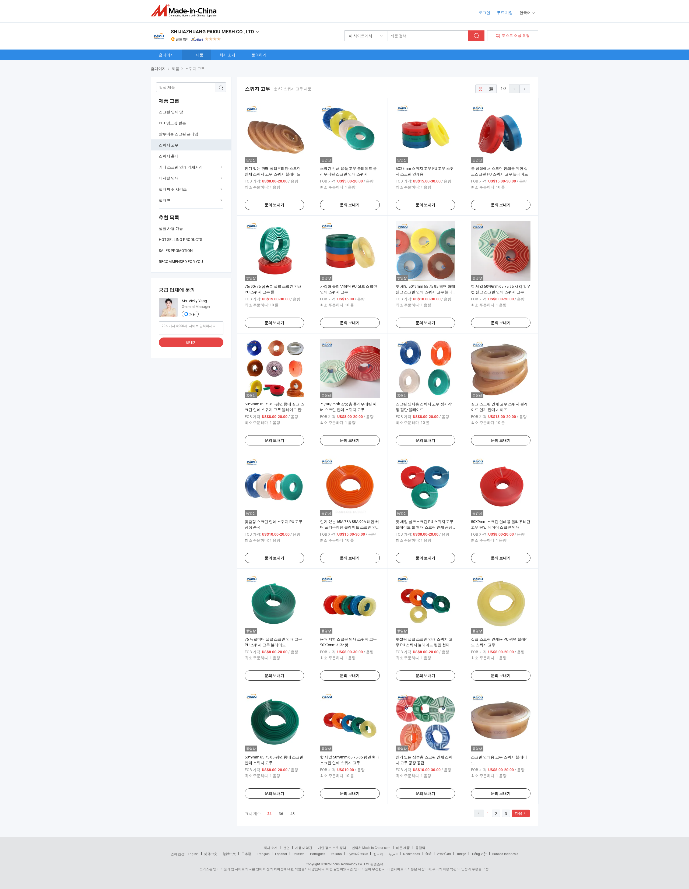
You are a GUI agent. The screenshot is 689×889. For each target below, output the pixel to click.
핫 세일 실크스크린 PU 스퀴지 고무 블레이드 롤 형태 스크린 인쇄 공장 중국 (425, 527)
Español (281, 854)
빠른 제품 (403, 847)
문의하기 (258, 54)
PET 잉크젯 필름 (172, 122)
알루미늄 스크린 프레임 (178, 133)
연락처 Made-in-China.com (371, 847)
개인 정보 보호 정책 (332, 847)
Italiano (336, 854)
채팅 (192, 314)
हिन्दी (428, 854)
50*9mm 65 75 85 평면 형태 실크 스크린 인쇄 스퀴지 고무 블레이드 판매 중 (274, 409)
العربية (393, 854)
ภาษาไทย (444, 854)
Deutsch (298, 854)
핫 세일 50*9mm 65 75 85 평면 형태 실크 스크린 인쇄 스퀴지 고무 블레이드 (425, 292)
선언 (286, 847)
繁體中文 (229, 854)
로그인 (484, 12)
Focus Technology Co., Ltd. (350, 864)
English (193, 854)
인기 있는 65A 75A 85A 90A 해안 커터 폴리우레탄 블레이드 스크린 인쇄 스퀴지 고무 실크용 (349, 527)
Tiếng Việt (479, 854)
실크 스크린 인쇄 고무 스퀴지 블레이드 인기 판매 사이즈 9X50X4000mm (499, 409)
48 (292, 813)
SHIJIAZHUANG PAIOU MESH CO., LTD (212, 31)
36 (281, 813)
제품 (199, 54)
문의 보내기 (274, 205)
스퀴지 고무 (168, 144)
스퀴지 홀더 (168, 156)
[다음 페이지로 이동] (525, 89)
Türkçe (461, 854)
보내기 (191, 342)
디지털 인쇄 (168, 178)
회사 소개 (227, 54)
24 (269, 813)
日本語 (246, 854)
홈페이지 (166, 54)
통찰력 (420, 847)
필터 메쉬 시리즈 (173, 189)
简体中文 (210, 854)
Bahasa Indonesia (505, 854)
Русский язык (357, 854)
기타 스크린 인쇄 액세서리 (181, 167)
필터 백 (165, 200)
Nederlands (411, 854)
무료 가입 (505, 12)
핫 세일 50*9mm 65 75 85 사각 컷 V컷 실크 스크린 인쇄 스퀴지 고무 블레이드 (500, 292)
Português (317, 854)
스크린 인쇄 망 (171, 111)
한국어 (378, 854)
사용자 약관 (303, 847)
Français (263, 854)
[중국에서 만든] (185, 10)
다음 (518, 813)
